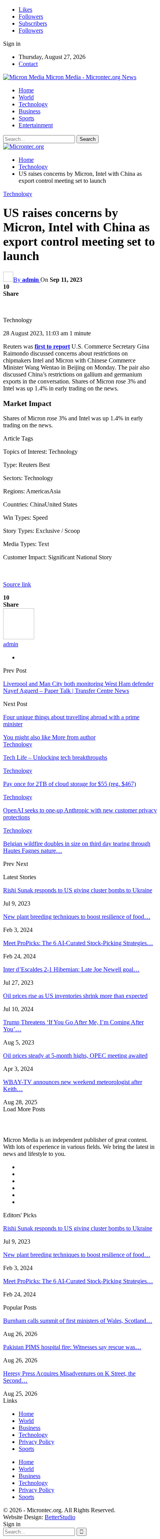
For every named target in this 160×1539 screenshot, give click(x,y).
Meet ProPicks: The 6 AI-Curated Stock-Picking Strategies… (78, 943)
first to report (52, 346)
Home (26, 90)
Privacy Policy (36, 1441)
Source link (17, 584)
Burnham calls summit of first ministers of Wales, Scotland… (77, 1320)
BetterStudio (60, 1517)
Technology (33, 104)
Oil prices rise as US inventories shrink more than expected (75, 995)
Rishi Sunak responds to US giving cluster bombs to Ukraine (77, 890)
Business (29, 111)
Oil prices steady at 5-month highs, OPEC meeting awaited (75, 1055)
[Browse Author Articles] (18, 637)
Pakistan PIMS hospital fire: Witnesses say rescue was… (72, 1347)
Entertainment (36, 125)
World (26, 97)
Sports (26, 118)
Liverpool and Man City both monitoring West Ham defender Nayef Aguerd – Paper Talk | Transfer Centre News (78, 687)
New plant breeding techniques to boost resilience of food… (76, 916)
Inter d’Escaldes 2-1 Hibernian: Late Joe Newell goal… (71, 969)
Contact (28, 64)
